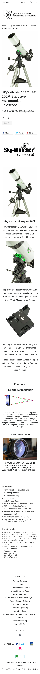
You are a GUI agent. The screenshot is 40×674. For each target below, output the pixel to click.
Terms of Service (8, 669)
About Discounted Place (20, 591)
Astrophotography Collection (20, 601)
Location (20, 584)
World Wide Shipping (20, 604)
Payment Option (20, 624)
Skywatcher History (20, 621)
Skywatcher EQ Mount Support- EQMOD (20, 598)
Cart (35, 2)
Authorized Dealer (20, 611)
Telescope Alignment (20, 594)
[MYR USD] (24, 2)
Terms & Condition (20, 581)
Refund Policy (33, 669)
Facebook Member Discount (20, 588)
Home (4, 25)
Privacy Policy (21, 669)
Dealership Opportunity (20, 608)
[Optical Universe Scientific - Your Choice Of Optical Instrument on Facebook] (20, 635)
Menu (8, 2)
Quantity (5, 117)
